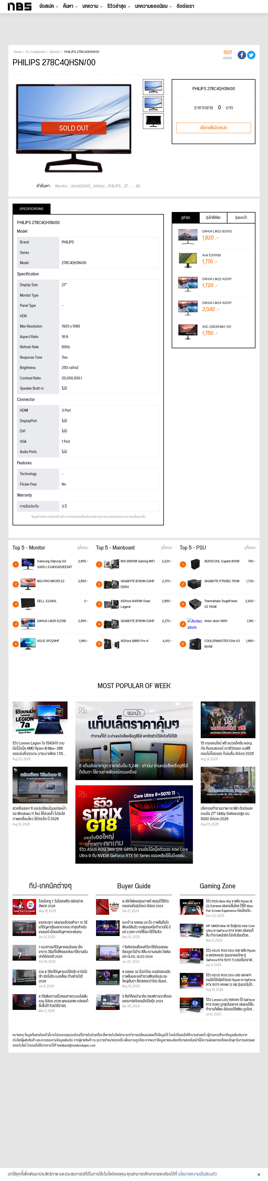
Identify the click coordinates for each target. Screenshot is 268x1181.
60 (138, 186)
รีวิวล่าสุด (116, 6)
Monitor (61, 186)
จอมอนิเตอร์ (80, 186)
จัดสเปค (46, 6)
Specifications (31, 208)
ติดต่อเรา (185, 6)
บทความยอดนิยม (151, 6)
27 (126, 186)
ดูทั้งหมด (82, 548)
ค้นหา (68, 6)
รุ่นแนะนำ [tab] (241, 217)
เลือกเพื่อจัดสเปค (213, 127)
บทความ (90, 6)
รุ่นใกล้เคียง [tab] (213, 217)
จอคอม (99, 186)
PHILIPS (114, 186)
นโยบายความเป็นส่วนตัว (197, 1174)
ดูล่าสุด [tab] (185, 217)
